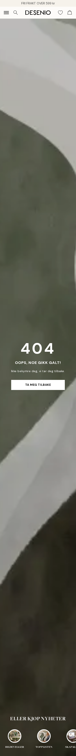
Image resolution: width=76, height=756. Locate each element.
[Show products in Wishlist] (60, 13)
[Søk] (15, 13)
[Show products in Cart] (69, 13)
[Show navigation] (6, 13)
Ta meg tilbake (38, 385)
